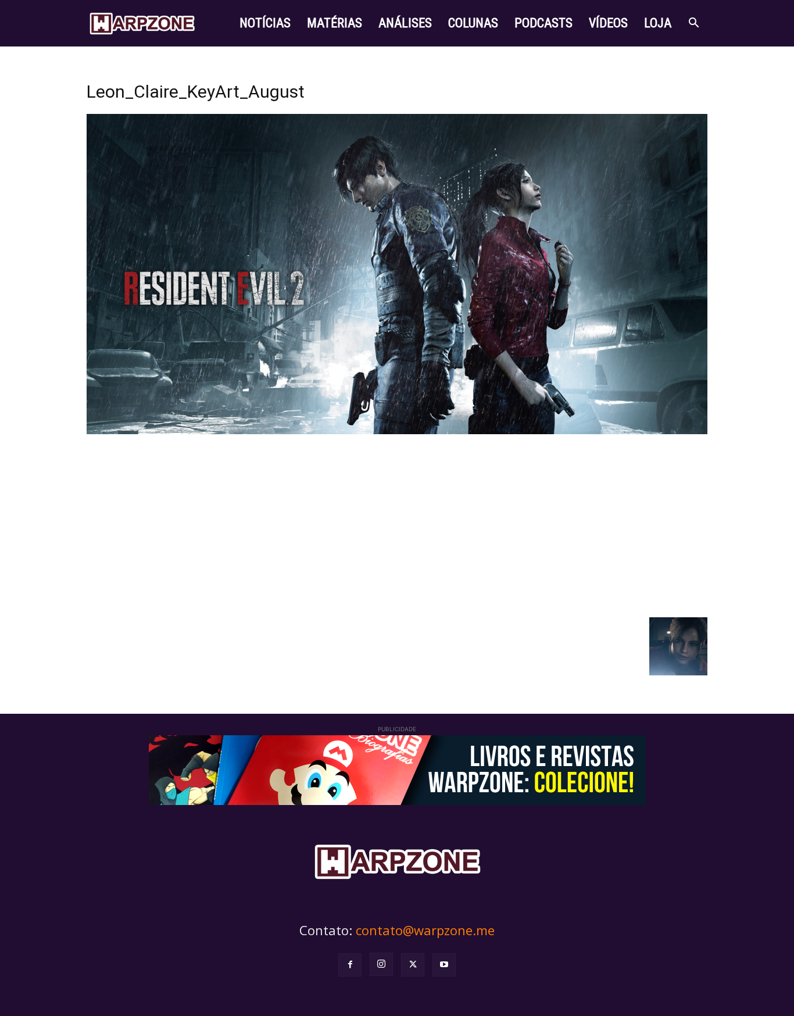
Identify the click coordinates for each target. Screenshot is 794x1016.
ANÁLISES (405, 23)
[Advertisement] (397, 524)
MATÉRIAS (334, 23)
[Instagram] (381, 964)
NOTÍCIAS (265, 23)
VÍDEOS (608, 23)
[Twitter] (412, 964)
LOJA (657, 23)
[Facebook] (350, 964)
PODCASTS (543, 23)
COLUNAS (473, 23)
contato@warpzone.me (425, 930)
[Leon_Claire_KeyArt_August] (397, 431)
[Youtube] (444, 964)
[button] (693, 24)
